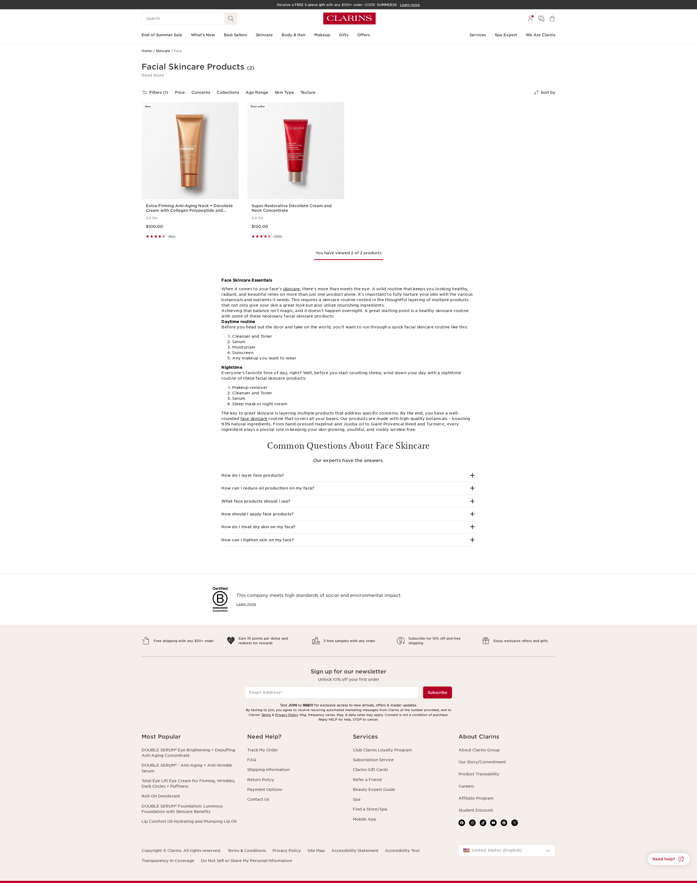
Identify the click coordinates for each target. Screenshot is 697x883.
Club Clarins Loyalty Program (382, 750)
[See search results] (231, 19)
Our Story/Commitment (482, 762)
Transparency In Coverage (168, 860)
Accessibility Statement (354, 850)
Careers (466, 786)
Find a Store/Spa (370, 809)
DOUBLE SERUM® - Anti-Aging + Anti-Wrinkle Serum (187, 768)
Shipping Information (268, 769)
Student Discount (475, 810)
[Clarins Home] (349, 18)
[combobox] (506, 851)
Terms (266, 715)
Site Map (316, 850)
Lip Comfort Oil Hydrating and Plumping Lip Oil (189, 821)
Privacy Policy (286, 715)
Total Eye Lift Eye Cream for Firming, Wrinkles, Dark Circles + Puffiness (188, 783)
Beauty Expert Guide (374, 789)
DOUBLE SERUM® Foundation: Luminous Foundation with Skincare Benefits (182, 809)
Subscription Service (373, 760)
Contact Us (258, 799)
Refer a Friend (367, 780)
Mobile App (364, 819)
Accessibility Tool (402, 850)
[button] (153, 75)
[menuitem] (530, 18)
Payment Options (264, 789)
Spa (356, 799)
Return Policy (260, 780)
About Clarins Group (479, 750)
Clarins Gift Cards (370, 769)
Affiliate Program (476, 798)
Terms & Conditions (247, 850)
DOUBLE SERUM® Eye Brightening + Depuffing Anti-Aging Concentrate (188, 753)
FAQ (251, 760)
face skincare (254, 418)
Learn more (246, 604)
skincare (291, 289)
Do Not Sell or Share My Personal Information (246, 860)
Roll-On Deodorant (161, 796)
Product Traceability (478, 774)
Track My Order (262, 750)
